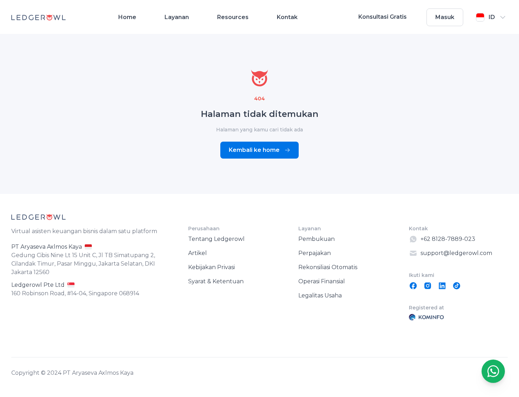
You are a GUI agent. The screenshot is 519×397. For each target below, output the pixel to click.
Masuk (444, 17)
